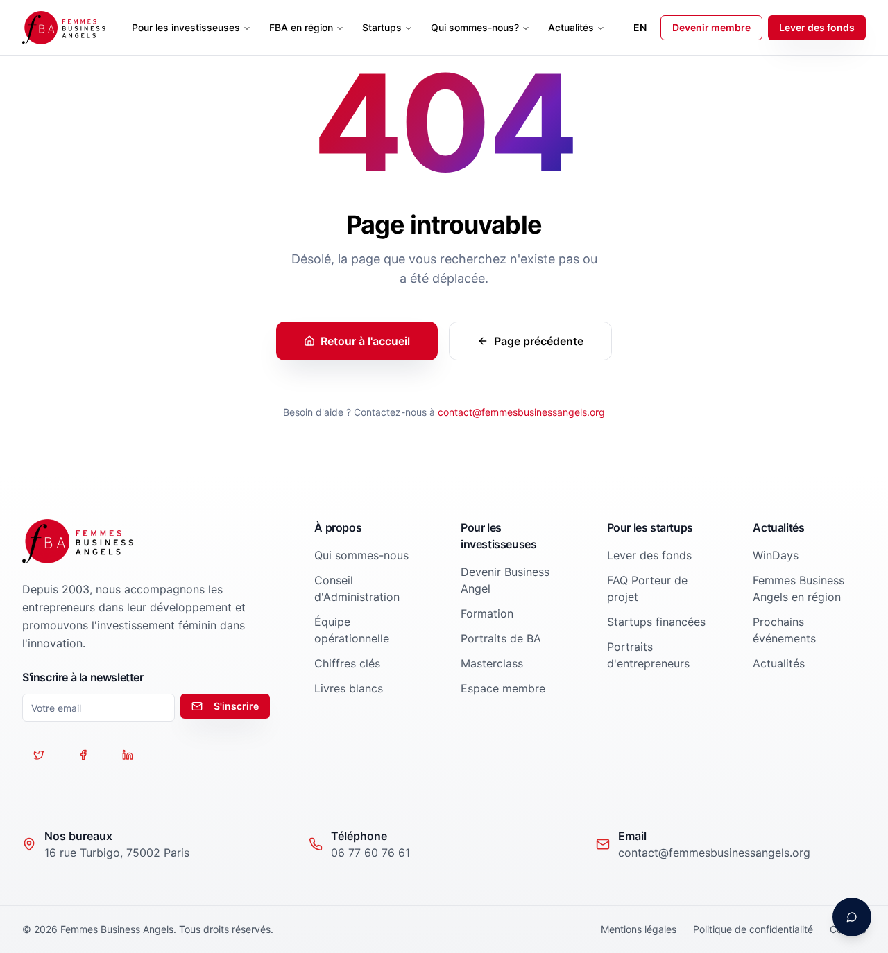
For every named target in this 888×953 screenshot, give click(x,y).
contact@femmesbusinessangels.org (521, 412)
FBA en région (301, 27)
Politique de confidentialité (753, 929)
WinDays (776, 555)
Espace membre (503, 688)
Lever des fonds (817, 27)
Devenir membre (711, 27)
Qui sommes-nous (361, 555)
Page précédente (538, 341)
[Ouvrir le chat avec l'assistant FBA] (851, 917)
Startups (382, 27)
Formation (487, 613)
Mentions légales (638, 929)
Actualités (571, 27)
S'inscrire (236, 706)
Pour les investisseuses (186, 27)
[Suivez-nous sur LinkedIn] (127, 754)
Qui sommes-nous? (475, 27)
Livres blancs (348, 688)
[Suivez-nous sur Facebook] (83, 754)
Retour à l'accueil (365, 341)
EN (640, 27)
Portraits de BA (501, 638)
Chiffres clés (347, 663)
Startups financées (656, 622)
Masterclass (492, 663)
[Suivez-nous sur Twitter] (39, 754)
